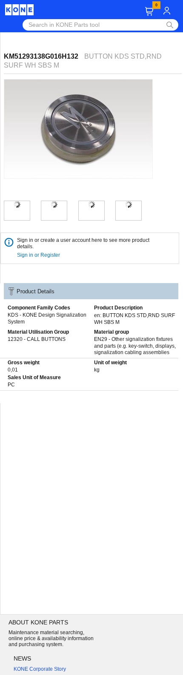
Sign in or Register (39, 255)
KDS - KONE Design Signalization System (47, 318)
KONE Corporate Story (40, 669)
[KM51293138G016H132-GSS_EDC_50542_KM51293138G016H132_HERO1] (17, 204)
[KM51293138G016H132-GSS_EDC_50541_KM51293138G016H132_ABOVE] (91, 204)
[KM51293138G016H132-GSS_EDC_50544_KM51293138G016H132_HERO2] (54, 204)
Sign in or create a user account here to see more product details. (83, 243)
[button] (149, 11)
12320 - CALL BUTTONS (37, 339)
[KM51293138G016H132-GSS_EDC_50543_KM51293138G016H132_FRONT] (128, 204)
